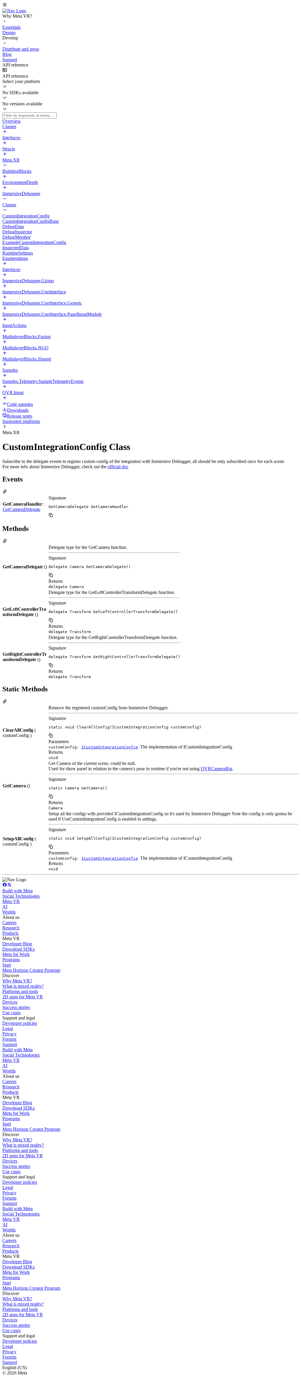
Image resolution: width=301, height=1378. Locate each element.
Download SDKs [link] (18, 949)
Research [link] (10, 927)
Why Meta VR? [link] (17, 980)
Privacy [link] (9, 1033)
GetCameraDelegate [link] (21, 509)
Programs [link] (11, 959)
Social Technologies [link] (21, 896)
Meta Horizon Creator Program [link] (31, 970)
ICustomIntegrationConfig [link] (109, 747)
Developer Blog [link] (17, 943)
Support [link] (9, 1044)
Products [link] (10, 933)
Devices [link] (9, 1002)
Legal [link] (7, 1028)
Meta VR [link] (11, 901)
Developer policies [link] (19, 1023)
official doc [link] (118, 466)
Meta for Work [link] (16, 954)
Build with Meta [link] (17, 890)
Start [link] (6, 964)
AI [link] (4, 906)
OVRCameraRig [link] (216, 768)
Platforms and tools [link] (20, 991)
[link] (14, 10)
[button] (150, 5)
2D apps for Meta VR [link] (22, 996)
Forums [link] (9, 1039)
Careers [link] (9, 922)
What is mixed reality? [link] (23, 986)
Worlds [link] (9, 911)
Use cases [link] (11, 1012)
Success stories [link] (16, 1007)
